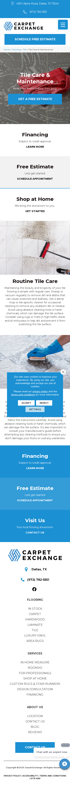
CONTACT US (35, 532)
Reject (44, 402)
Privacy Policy (12, 776)
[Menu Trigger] (63, 25)
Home (7, 49)
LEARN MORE (35, 146)
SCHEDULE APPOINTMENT (35, 178)
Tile (24, 49)
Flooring (16, 49)
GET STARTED (35, 211)
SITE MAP (36, 778)
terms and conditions (23, 394)
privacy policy (40, 391)
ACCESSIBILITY (30, 776)
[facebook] (34, 589)
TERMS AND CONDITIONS (52, 776)
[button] (35, 39)
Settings (35, 409)
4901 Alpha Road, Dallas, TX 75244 (38, 3)
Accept (26, 402)
